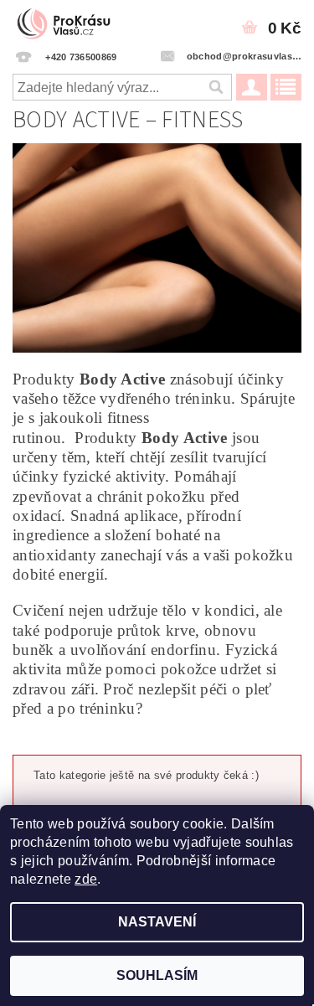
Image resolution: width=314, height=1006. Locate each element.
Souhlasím (157, 975)
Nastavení (157, 922)
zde (86, 879)
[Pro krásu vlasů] (69, 22)
